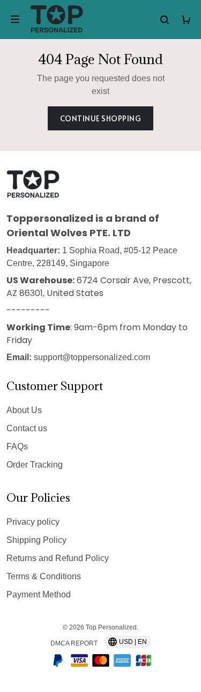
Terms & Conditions (43, 576)
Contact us (26, 428)
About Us (24, 410)
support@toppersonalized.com (92, 357)
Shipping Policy (36, 540)
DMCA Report (74, 643)
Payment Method (38, 594)
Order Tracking (34, 464)
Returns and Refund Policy (57, 558)
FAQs (17, 446)
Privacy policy (32, 521)
